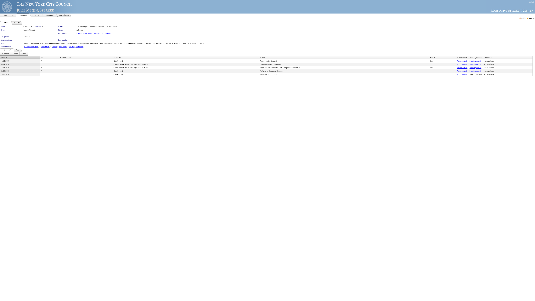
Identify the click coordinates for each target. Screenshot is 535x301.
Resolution (45, 47)
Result (432, 57)
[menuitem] (5, 53)
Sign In (531, 2)
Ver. (42, 57)
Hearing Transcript (76, 47)
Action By (117, 57)
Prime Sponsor (65, 57)
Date (3, 57)
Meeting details (475, 61)
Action (262, 57)
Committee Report (31, 47)
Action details (462, 61)
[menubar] (14, 54)
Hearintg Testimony (59, 47)
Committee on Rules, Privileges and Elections (93, 33)
